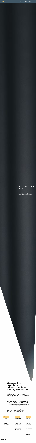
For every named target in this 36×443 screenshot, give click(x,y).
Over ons (20, 1)
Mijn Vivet (32, 1)
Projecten (26, 1)
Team (23, 1)
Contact (29, 1)
